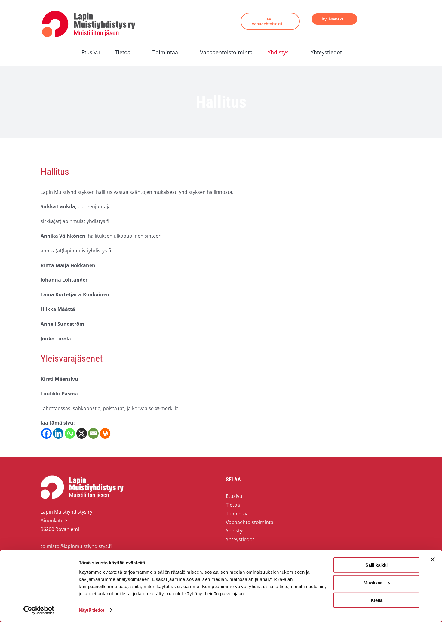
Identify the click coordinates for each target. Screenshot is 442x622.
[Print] (105, 433)
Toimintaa (237, 513)
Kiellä (376, 600)
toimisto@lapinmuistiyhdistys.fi (76, 546)
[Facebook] (46, 433)
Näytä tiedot (91, 610)
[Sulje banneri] (433, 559)
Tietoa (233, 505)
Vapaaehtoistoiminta (249, 522)
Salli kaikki (376, 565)
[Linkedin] (58, 433)
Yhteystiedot (240, 539)
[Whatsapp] (70, 433)
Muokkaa (373, 582)
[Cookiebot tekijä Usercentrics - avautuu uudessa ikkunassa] (39, 610)
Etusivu (234, 496)
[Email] (93, 433)
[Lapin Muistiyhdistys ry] (89, 12)
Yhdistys (235, 530)
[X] (81, 433)
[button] (358, 52)
